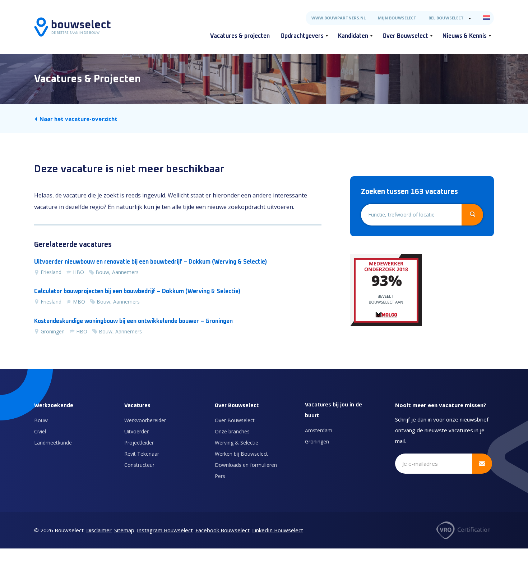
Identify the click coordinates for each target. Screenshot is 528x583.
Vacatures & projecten (240, 36)
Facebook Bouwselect (222, 530)
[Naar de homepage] (72, 27)
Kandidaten (353, 36)
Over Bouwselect (405, 36)
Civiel (40, 431)
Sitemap (124, 530)
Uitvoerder (136, 431)
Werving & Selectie (236, 442)
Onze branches (232, 431)
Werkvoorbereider (145, 420)
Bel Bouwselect (446, 18)
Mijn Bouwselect (397, 18)
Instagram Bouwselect (165, 530)
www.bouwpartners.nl (338, 18)
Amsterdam (318, 430)
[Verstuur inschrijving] (482, 464)
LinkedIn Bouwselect (277, 530)
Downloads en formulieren (246, 464)
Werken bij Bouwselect (241, 453)
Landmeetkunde (53, 442)
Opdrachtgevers (302, 36)
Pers (220, 476)
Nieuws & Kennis (465, 36)
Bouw (41, 420)
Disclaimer (99, 530)
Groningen (317, 441)
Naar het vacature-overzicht (78, 118)
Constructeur (139, 464)
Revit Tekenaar (141, 453)
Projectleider (139, 442)
